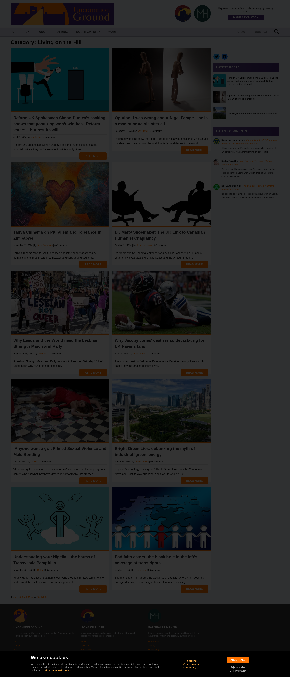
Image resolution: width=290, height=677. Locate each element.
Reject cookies (238, 667)
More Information (238, 671)
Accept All (237, 660)
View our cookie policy (58, 670)
